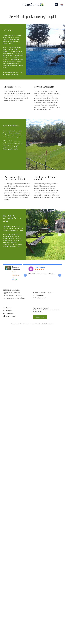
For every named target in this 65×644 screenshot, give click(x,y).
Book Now (40, 317)
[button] (56, 4)
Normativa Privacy (50, 323)
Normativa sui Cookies (41, 323)
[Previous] (31, 49)
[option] (42, 270)
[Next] (60, 49)
